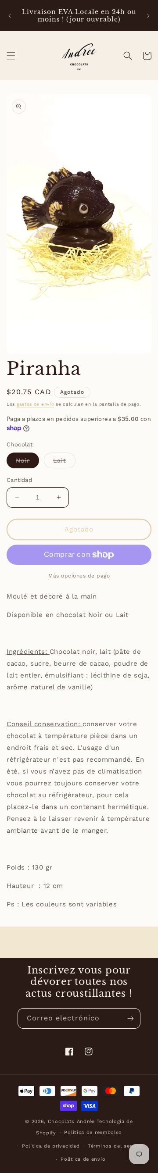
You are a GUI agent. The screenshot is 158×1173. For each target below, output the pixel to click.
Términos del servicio (116, 1146)
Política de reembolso (93, 1132)
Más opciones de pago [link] (79, 576)
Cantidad (19, 480)
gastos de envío (35, 404)
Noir (27, 462)
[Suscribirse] (130, 1018)
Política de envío (83, 1159)
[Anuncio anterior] (9, 15)
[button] (11, 55)
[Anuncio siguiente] (148, 15)
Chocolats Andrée (71, 1121)
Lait (64, 462)
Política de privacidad (50, 1146)
